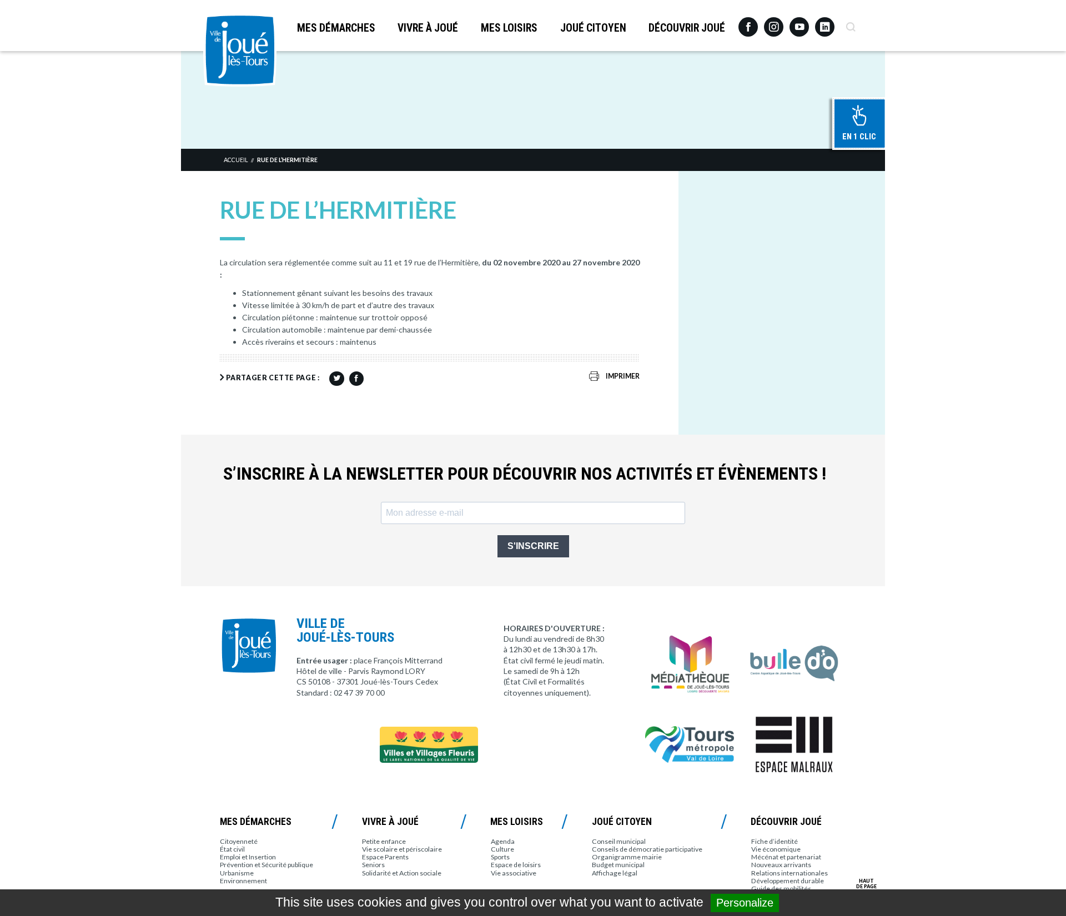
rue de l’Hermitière (287, 160)
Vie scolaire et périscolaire (402, 849)
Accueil (236, 160)
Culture (502, 849)
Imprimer (623, 376)
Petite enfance (384, 841)
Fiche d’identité (774, 841)
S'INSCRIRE (533, 546)
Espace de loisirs (516, 864)
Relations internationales (789, 873)
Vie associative (513, 873)
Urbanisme (237, 873)
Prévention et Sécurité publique (266, 864)
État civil (232, 849)
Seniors (373, 864)
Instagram (773, 22)
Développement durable (787, 881)
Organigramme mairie (627, 857)
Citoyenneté (239, 841)
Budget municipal (618, 864)
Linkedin (824, 22)
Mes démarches (336, 28)
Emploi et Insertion (248, 857)
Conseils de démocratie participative (647, 849)
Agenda (503, 841)
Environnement (243, 881)
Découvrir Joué (686, 28)
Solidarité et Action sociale (401, 873)
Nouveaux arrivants (781, 864)
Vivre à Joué (428, 28)
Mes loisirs (509, 28)
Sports (500, 857)
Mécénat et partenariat (786, 857)
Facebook (748, 22)
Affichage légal (614, 873)
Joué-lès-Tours (239, 50)
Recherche (850, 22)
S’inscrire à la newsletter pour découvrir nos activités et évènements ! (524, 474)
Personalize (744, 903)
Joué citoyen (593, 28)
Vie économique (776, 849)
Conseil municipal (619, 841)
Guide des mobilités (781, 888)
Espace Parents (385, 857)
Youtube (799, 22)
